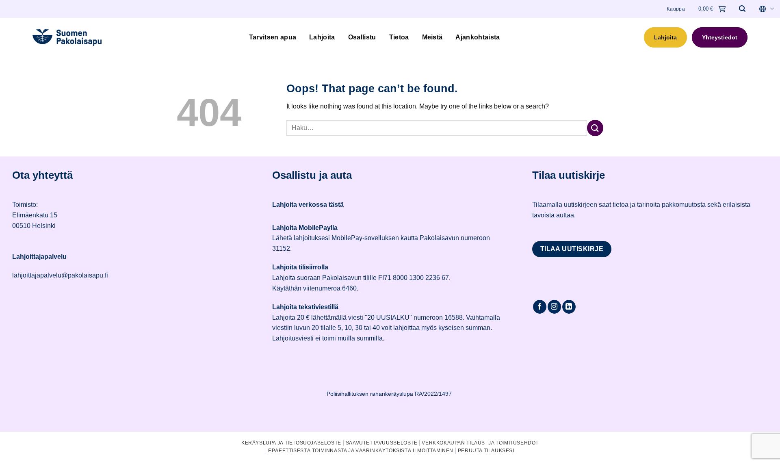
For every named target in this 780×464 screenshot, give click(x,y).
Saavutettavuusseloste (382, 443)
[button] (742, 9)
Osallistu (362, 37)
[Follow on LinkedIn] (569, 307)
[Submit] (595, 128)
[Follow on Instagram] (554, 307)
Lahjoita (322, 37)
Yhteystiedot (719, 37)
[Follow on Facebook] (539, 307)
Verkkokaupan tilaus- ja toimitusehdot (480, 443)
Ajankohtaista (477, 37)
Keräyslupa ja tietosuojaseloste (291, 443)
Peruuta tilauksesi (486, 450)
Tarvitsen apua (272, 37)
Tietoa (399, 37)
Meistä (432, 37)
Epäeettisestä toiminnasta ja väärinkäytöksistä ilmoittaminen (360, 450)
